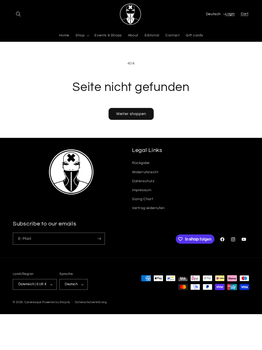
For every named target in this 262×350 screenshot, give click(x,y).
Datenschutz (143, 181)
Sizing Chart (142, 199)
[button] (18, 14)
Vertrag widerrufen (148, 208)
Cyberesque (32, 302)
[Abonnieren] (99, 239)
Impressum (141, 190)
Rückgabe (141, 163)
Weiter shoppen (131, 114)
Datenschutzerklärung (91, 302)
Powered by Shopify (56, 302)
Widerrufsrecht (145, 172)
